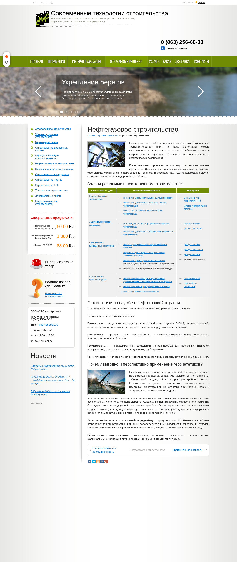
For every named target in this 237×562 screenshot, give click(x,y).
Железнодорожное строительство (46, 135)
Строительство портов (48, 179)
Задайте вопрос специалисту (57, 284)
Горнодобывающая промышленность (104, 449)
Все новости (36, 403)
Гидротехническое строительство (46, 202)
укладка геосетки (192, 244)
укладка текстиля (192, 254)
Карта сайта (51, 2)
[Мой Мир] (102, 461)
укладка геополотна (193, 229)
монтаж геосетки (192, 278)
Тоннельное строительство (51, 190)
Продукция (56, 61)
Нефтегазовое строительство (55, 163)
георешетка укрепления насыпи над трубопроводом (148, 198)
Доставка (182, 61)
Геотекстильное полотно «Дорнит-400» (45, 227)
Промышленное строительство (54, 169)
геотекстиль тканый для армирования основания (146, 286)
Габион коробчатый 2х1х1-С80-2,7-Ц (44, 236)
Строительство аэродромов (52, 174)
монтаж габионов (192, 224)
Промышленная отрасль (187, 449)
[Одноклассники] (98, 461)
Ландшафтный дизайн (48, 196)
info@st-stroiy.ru (48, 324)
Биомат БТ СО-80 (43, 245)
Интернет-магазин (86, 61)
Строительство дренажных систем (51, 148)
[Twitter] (94, 461)
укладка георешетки (193, 249)
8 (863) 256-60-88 (182, 42)
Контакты (42, 2)
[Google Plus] (106, 461)
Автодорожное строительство (53, 129)
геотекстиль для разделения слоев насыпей (144, 260)
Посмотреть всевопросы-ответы (54, 294)
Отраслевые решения (126, 61)
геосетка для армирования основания (141, 291)
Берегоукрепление (46, 142)
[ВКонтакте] (89, 461)
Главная (34, 2)
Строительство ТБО (47, 185)
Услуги (154, 61)
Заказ (167, 61)
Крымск (201, 2)
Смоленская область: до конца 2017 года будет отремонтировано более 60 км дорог (52, 380)
